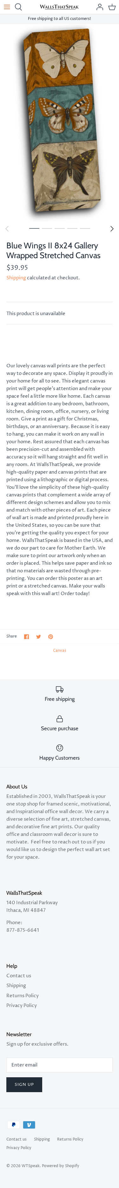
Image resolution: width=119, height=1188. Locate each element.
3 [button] (59, 228)
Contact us (18, 976)
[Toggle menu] (7, 7)
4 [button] (72, 228)
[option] (59, 123)
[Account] (98, 7)
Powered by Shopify (60, 1166)
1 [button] (34, 228)
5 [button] (85, 228)
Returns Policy (22, 995)
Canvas (59, 650)
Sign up (24, 1084)
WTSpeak (31, 1166)
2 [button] (47, 228)
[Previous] (7, 229)
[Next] (112, 229)
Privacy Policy (21, 1005)
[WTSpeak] (59, 7)
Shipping (16, 278)
